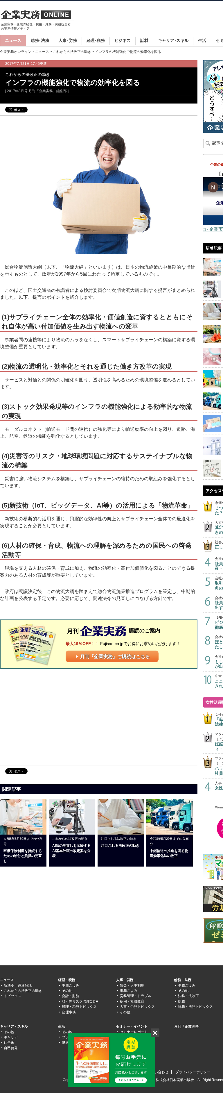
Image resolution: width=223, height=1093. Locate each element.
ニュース (13, 40)
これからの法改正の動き (72, 52)
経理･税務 (96, 40)
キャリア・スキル (14, 1026)
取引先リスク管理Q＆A (80, 1001)
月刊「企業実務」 (188, 1026)
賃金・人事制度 (132, 985)
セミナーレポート (134, 1032)
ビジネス (122, 40)
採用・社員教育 (132, 1001)
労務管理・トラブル (135, 996)
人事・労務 (125, 980)
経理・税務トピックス (79, 1007)
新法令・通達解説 (18, 985)
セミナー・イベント (132, 1026)
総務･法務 (40, 40)
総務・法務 (183, 980)
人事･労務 (68, 40)
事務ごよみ (70, 985)
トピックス (12, 996)
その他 (67, 991)
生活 (202, 40)
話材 (144, 40)
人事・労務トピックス (137, 1007)
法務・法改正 (188, 996)
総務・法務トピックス (195, 1007)
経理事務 (69, 1012)
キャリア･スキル (173, 40)
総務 (181, 1001)
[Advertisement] (49, 716)
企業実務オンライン (15, 52)
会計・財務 (70, 996)
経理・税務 (66, 980)
